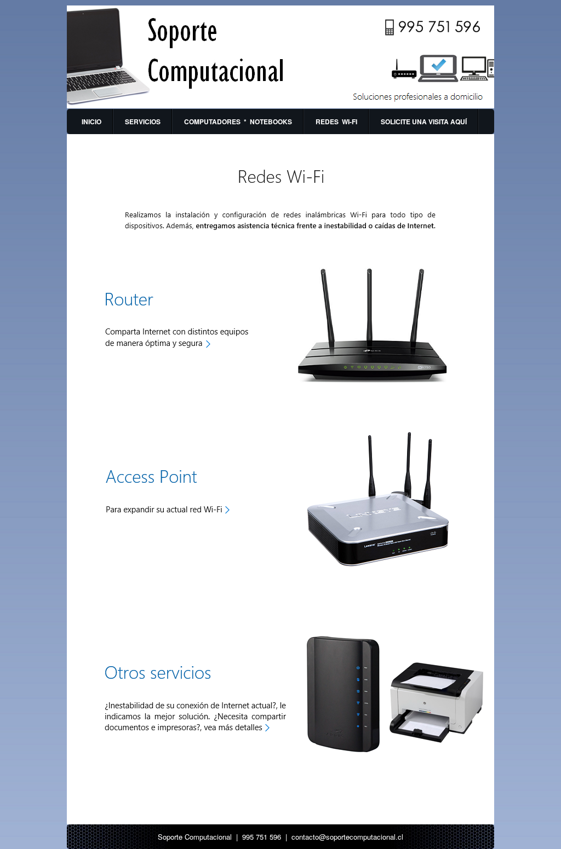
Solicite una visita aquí (424, 121)
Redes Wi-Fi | (97, 152)
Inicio (91, 121)
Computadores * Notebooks (238, 121)
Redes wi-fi (336, 121)
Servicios (143, 121)
